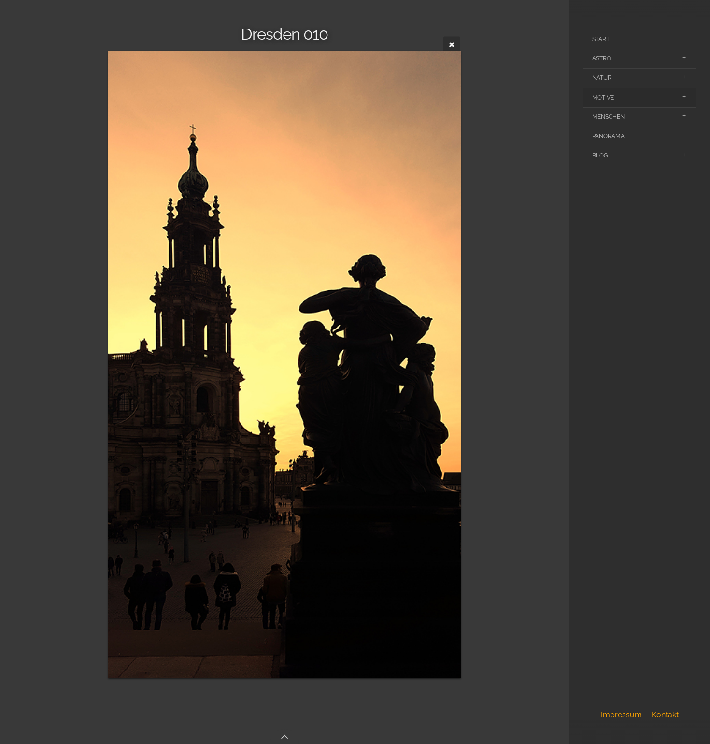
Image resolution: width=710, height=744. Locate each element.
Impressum (621, 714)
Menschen (608, 117)
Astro (601, 58)
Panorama (608, 136)
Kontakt (665, 714)
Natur (601, 77)
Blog (600, 155)
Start (601, 39)
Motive (603, 97)
